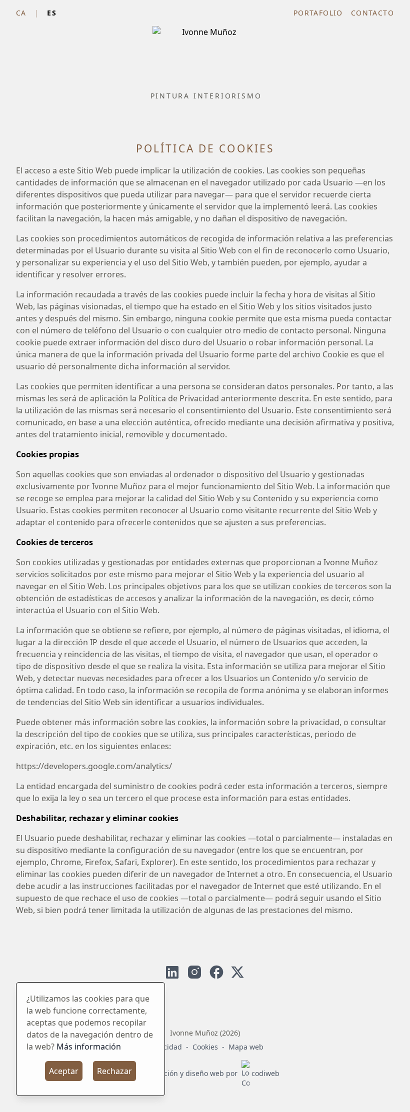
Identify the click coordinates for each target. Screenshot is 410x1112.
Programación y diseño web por (205, 1073)
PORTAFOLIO (318, 12)
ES (51, 12)
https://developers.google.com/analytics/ (94, 766)
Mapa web (246, 1047)
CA (21, 12)
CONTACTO (372, 12)
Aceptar (63, 1071)
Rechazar (114, 1071)
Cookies (205, 1047)
